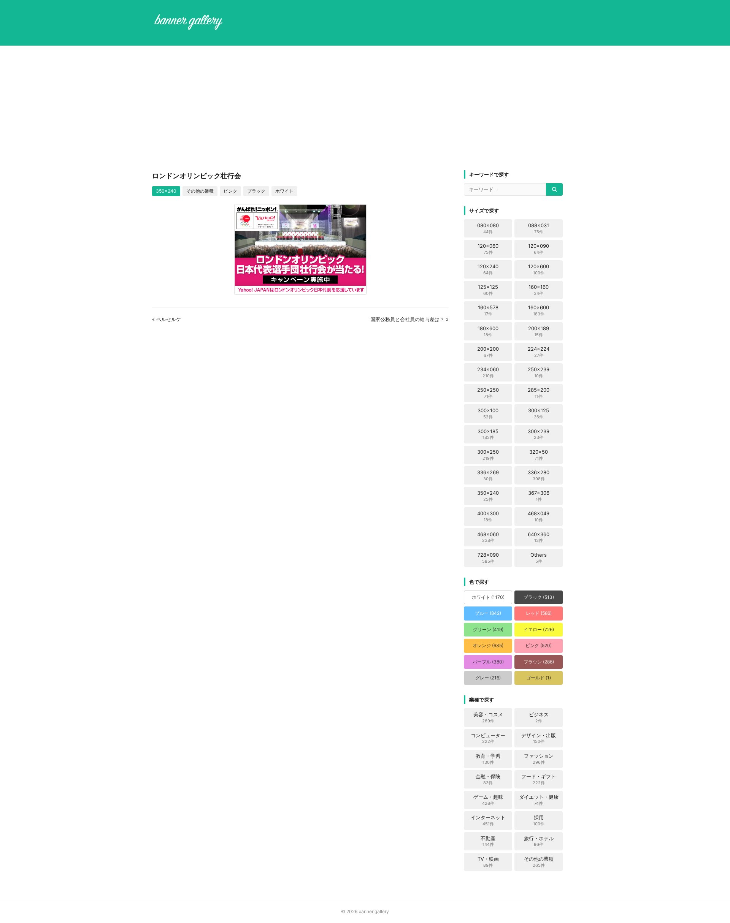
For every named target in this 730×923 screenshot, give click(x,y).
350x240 (166, 191)
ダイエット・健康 (539, 800)
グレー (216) (488, 678)
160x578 (488, 310)
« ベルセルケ (166, 319)
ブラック (256, 191)
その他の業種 (200, 191)
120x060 (488, 249)
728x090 (488, 558)
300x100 (488, 413)
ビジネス (539, 717)
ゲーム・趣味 (488, 800)
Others (538, 558)
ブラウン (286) (539, 662)
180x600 (488, 331)
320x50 (538, 455)
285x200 (538, 393)
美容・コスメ (488, 717)
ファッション (539, 759)
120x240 (488, 269)
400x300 (488, 516)
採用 (538, 820)
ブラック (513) (539, 597)
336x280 (538, 475)
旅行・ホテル (539, 841)
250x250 (488, 393)
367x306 (538, 496)
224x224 (538, 352)
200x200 (488, 352)
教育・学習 (488, 759)
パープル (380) (488, 662)
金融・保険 (488, 779)
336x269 (488, 475)
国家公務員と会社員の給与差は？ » (409, 319)
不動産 (488, 841)
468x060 (488, 537)
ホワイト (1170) (488, 597)
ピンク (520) (538, 645)
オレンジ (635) (488, 645)
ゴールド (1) (538, 678)
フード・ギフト (538, 779)
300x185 (488, 434)
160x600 (538, 310)
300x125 (538, 413)
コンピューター (488, 738)
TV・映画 (488, 862)
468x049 (538, 516)
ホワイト (284, 191)
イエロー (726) (539, 629)
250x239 (538, 372)
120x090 (538, 249)
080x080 (488, 228)
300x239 (538, 434)
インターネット (488, 820)
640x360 (538, 537)
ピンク (230, 191)
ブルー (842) (488, 613)
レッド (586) (539, 613)
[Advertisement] (365, 108)
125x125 (488, 290)
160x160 (538, 290)
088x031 (538, 228)
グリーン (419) (488, 629)
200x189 (538, 331)
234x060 (488, 372)
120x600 (538, 269)
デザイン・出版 (538, 738)
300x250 (488, 455)
